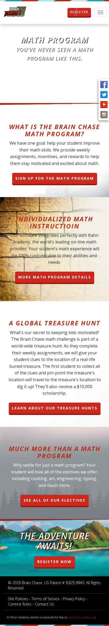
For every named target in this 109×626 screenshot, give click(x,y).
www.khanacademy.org (82, 617)
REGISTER (79, 12)
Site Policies (18, 598)
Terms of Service (45, 598)
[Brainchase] (15, 12)
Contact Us (44, 604)
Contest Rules (19, 604)
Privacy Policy (74, 598)
